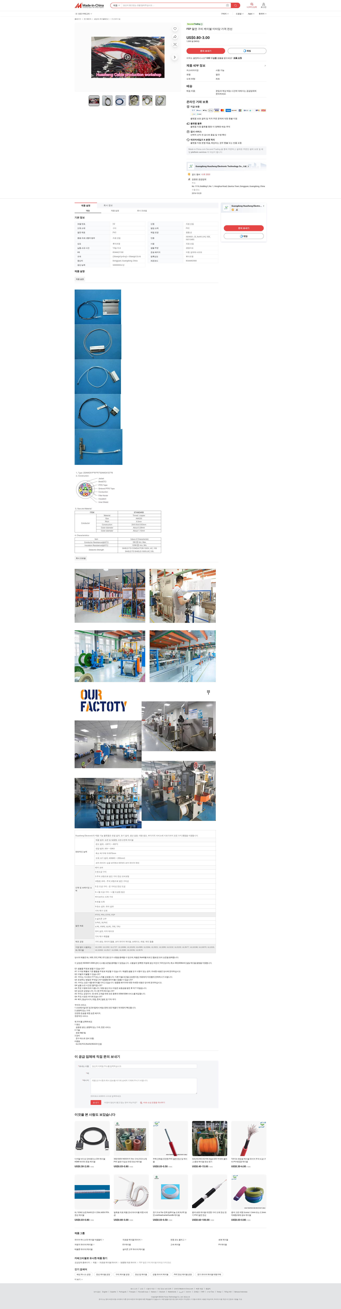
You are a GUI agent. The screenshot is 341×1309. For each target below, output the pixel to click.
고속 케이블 (175, 1244)
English (104, 1292)
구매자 (224, 13)
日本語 (196, 1292)
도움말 (238, 13)
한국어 (188, 1292)
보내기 (96, 1102)
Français (132, 1292)
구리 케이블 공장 (122, 1274)
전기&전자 (87, 19)
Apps (250, 13)
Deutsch (162, 1292)
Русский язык (143, 1292)
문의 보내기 (205, 51)
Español (113, 1292)
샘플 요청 (237, 58)
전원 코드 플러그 (177, 1239)
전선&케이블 (115, 19)
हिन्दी (202, 1292)
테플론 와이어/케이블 (84, 1249)
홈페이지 (78, 19)
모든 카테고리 (84, 13)
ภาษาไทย (210, 1292)
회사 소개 (134, 1289)
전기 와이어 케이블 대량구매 (209, 1274)
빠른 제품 (199, 1289)
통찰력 (208, 1289)
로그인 (263, 7)
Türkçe (219, 1292)
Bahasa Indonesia (240, 1292)
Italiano (154, 1292)
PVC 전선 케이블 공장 (183, 1274)
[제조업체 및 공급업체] (89, 5)
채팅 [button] (249, 51)
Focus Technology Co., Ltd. (173, 1297)
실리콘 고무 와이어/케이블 (134, 1249)
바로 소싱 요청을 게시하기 (152, 1102)
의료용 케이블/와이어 (132, 1239)
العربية (181, 1292)
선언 (141, 1289)
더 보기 (78, 1279)
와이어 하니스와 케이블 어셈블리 (88, 1239)
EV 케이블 (127, 1244)
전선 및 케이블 (141, 1274)
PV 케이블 (222, 1244)
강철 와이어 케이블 (160, 1274)
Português (122, 1292)
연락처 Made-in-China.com (183, 1289)
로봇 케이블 (223, 1239)
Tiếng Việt (228, 1292)
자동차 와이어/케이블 (84, 1244)
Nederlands (172, 1292)
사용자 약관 (150, 1289)
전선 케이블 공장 (103, 1274)
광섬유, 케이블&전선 (101, 19)
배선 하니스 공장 (84, 1274)
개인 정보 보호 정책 (164, 1289)
